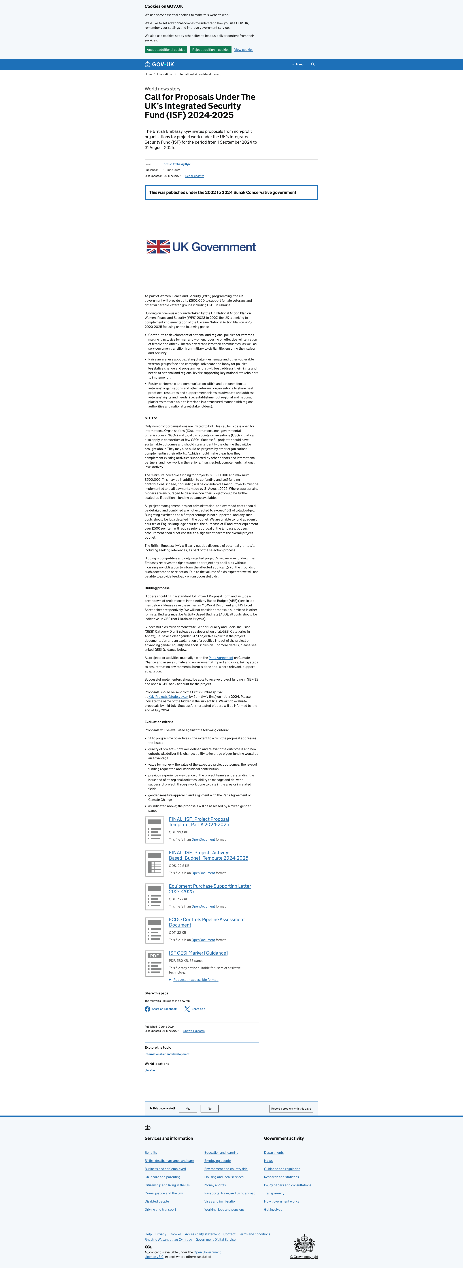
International (165, 74)
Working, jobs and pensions (224, 1209)
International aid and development (199, 74)
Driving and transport (160, 1209)
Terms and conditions (254, 1234)
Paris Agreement (221, 658)
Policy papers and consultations (287, 1185)
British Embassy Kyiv (176, 164)
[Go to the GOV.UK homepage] (159, 64)
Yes (191, 1108)
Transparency (274, 1193)
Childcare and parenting (162, 1177)
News (268, 1161)
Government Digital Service (216, 1239)
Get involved (273, 1209)
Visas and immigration (220, 1201)
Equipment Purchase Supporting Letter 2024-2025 (210, 888)
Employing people (217, 1161)
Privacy (160, 1234)
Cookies (176, 1234)
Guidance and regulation (282, 1169)
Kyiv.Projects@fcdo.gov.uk (168, 696)
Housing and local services (224, 1177)
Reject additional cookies (210, 50)
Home (148, 74)
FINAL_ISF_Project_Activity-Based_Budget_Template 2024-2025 (208, 855)
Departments (274, 1152)
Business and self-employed (165, 1169)
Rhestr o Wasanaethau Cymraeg (168, 1239)
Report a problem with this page (291, 1108)
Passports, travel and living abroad (230, 1193)
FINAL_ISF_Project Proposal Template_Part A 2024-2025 (199, 821)
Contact (229, 1234)
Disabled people (157, 1201)
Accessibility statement (202, 1234)
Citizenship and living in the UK (167, 1185)
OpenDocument (203, 839)
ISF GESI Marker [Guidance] (198, 953)
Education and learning (221, 1152)
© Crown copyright (304, 1257)
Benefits (151, 1152)
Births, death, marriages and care (169, 1161)
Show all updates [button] (194, 1031)
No (213, 1108)
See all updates (194, 176)
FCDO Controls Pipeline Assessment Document (207, 922)
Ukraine (150, 1070)
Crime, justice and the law (164, 1193)
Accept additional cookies (166, 50)
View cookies (243, 49)
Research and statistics (281, 1177)
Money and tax (215, 1185)
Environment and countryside (226, 1169)
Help (148, 1234)
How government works (281, 1201)
